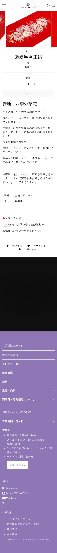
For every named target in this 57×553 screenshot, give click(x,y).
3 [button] (31, 51)
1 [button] (26, 51)
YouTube (11, 498)
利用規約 (12, 529)
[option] (28, 29)
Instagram (11, 488)
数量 (28, 78)
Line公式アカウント (17, 493)
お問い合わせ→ (17, 465)
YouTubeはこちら (30, 307)
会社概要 (12, 534)
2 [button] (29, 51)
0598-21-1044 (28, 435)
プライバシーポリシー (20, 519)
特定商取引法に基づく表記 (23, 524)
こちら (40, 448)
